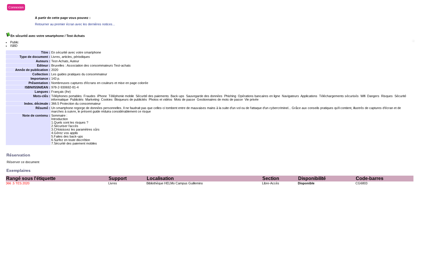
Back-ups (177, 96)
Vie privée (252, 99)
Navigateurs (290, 96)
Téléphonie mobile (121, 96)
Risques (387, 96)
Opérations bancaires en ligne (259, 96)
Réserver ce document (23, 162)
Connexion (16, 7)
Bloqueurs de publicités (130, 99)
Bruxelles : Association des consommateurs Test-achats (91, 65)
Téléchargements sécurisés (339, 96)
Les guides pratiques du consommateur (79, 74)
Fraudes (89, 96)
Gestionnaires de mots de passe (220, 99)
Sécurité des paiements (152, 96)
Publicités (77, 99)
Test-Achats (59, 61)
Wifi (362, 96)
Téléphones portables (66, 96)
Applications (308, 96)
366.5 (55, 103)
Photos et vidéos (160, 99)
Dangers (373, 96)
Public (14, 42)
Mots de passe (184, 99)
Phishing (230, 96)
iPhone (102, 96)
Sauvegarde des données (204, 96)
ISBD (13, 45)
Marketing (92, 99)
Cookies (107, 99)
